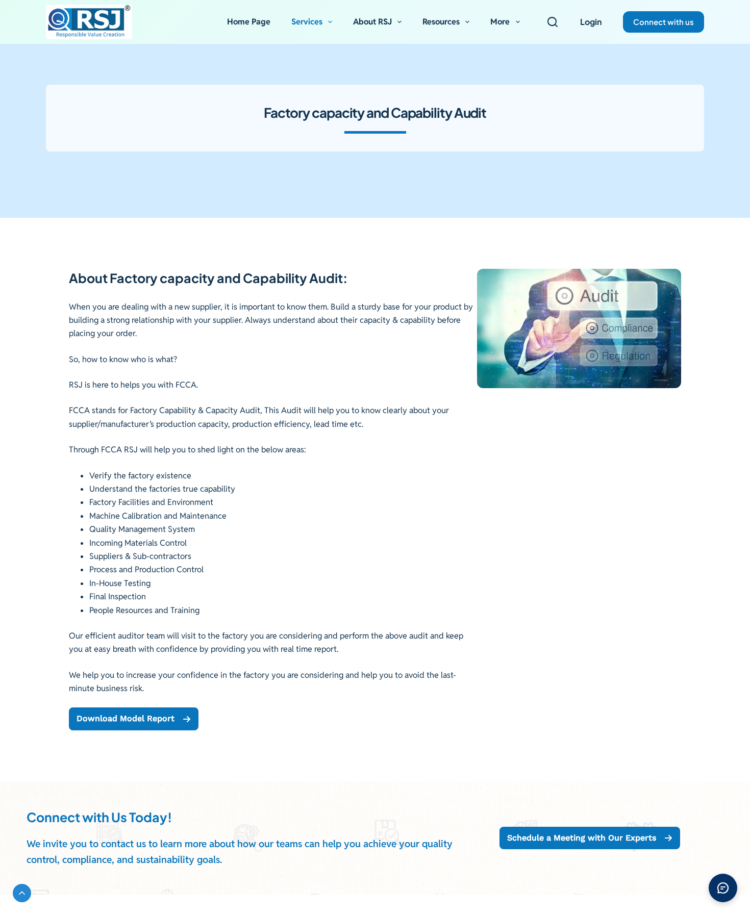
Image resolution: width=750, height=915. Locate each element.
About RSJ (372, 21)
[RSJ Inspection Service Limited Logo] (89, 22)
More (500, 21)
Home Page (248, 21)
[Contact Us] (723, 888)
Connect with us (663, 22)
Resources (441, 21)
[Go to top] (22, 893)
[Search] (552, 22)
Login (591, 21)
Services (306, 21)
